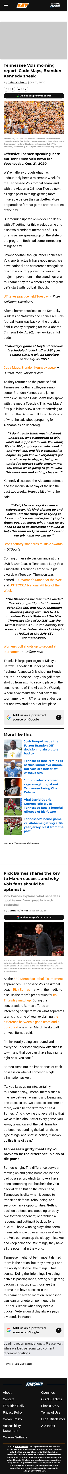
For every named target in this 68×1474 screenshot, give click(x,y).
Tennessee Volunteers (27, 843)
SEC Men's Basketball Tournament (38, 979)
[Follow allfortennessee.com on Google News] (58, 717)
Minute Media (21, 1446)
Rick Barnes (21, 989)
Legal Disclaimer (53, 1419)
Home (7, 843)
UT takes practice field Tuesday (26, 296)
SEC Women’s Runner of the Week (39, 580)
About (7, 1392)
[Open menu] (6, 5)
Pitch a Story (50, 1406)
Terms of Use (50, 1412)
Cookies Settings (15, 1437)
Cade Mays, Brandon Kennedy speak (30, 367)
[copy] (25, 89)
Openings (48, 1392)
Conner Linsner (18, 910)
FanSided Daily (13, 1406)
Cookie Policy (12, 1419)
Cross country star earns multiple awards (33, 544)
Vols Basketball (23, 1363)
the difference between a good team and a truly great (31, 1022)
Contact (8, 1399)
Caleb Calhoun (17, 82)
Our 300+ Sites (51, 1399)
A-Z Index (48, 1426)
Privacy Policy (13, 1412)
